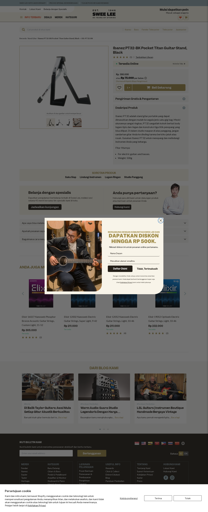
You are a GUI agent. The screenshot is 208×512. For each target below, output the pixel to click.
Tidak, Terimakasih (147, 268)
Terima (158, 498)
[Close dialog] (160, 220)
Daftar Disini (120, 268)
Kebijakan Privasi (37, 505)
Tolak (188, 498)
